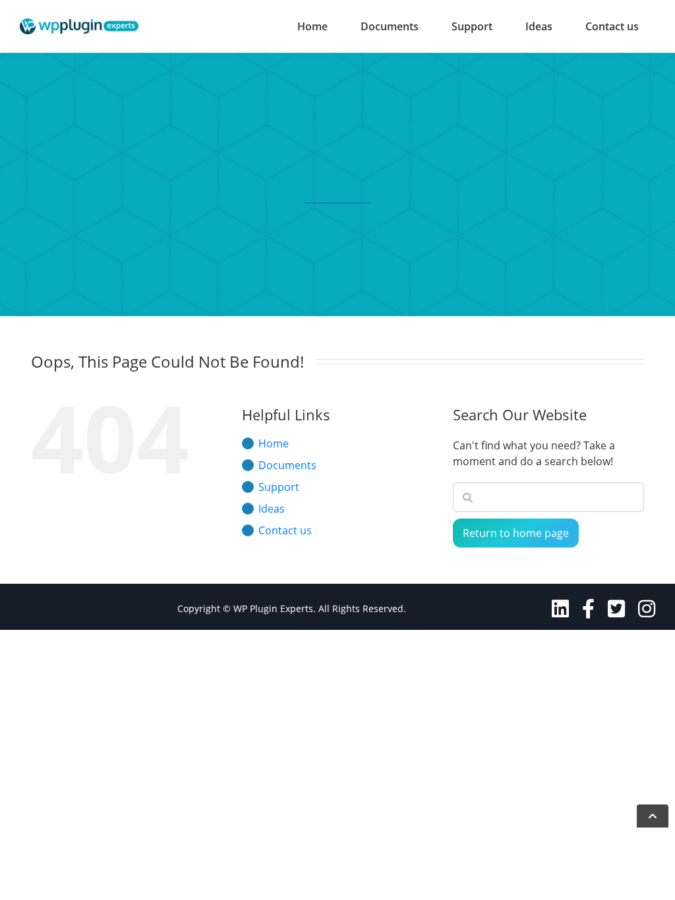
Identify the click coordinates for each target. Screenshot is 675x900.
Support (472, 26)
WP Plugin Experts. (274, 608)
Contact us (612, 26)
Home (312, 26)
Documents (390, 26)
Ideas (538, 26)
